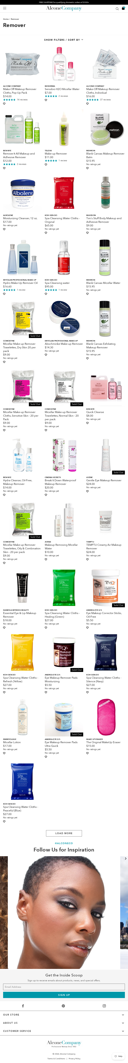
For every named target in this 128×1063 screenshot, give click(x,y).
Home (6, 19)
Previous (2, 858)
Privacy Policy (75, 1058)
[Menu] (4, 8)
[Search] (117, 9)
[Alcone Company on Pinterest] (63, 1006)
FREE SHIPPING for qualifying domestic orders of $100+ (64, 2)
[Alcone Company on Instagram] (104, 1006)
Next (125, 858)
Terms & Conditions (56, 1058)
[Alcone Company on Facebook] (23, 1006)
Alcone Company (68, 1054)
